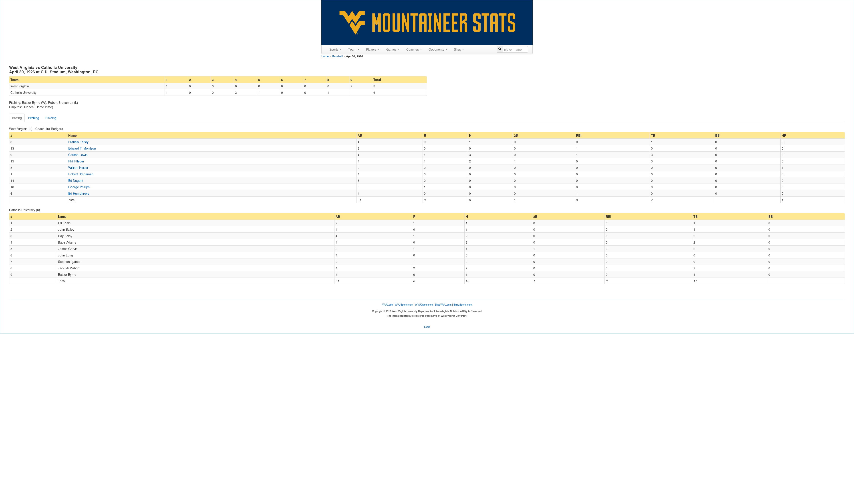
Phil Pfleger (76, 161)
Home (325, 56)
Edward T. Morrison (82, 148)
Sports (334, 49)
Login (427, 326)
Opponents (437, 49)
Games (391, 49)
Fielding (50, 118)
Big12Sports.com (462, 304)
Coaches (413, 49)
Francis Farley (78, 142)
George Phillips (79, 187)
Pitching (33, 118)
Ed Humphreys (78, 193)
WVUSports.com (404, 304)
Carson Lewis (77, 154)
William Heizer (78, 167)
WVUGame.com (424, 304)
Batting (17, 118)
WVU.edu (387, 304)
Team (352, 49)
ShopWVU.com (443, 304)
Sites (458, 49)
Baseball (337, 56)
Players (371, 49)
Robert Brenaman (80, 174)
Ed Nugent (75, 180)
